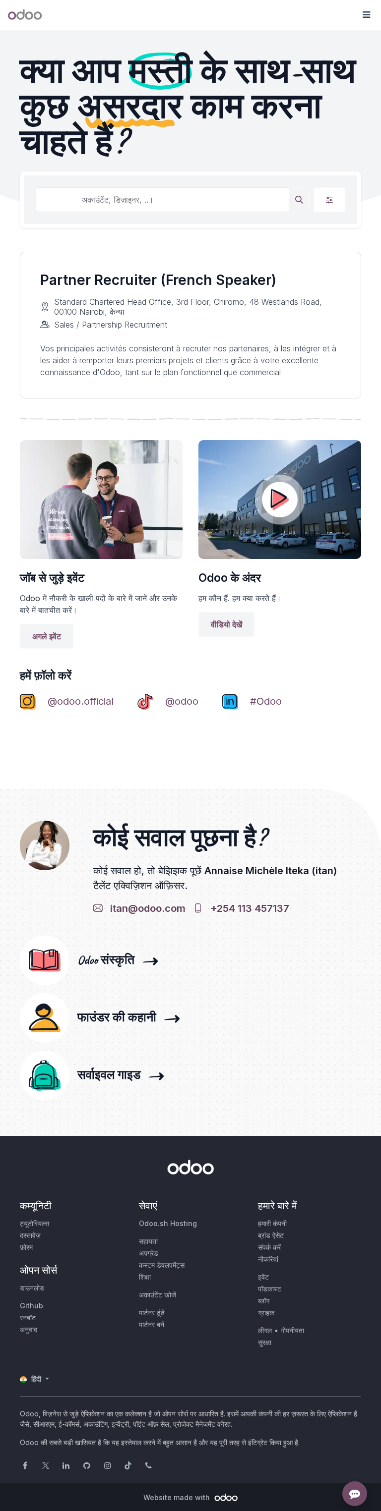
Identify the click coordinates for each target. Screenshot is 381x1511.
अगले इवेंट (46, 636)
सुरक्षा (264, 1342)
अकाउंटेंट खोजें (157, 1294)
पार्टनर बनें (151, 1324)
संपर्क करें (269, 1247)
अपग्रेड (148, 1253)
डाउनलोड (32, 1288)
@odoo (181, 701)
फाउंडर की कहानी (119, 1017)
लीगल (265, 1330)
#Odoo (266, 701)
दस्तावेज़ (30, 1235)
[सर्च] (299, 199)
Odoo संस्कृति (108, 960)
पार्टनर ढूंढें (152, 1312)
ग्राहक (266, 1312)
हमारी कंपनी (272, 1223)
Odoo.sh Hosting (168, 1223)
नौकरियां (268, 1259)
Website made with (177, 1497)
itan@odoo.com (145, 908)
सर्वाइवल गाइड (111, 1075)
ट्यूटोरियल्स (34, 1223)
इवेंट (263, 1277)
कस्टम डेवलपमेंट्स (162, 1265)
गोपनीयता (292, 1330)
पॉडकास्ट (269, 1289)
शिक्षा (145, 1277)
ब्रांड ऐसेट (271, 1235)
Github (31, 1305)
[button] (366, 15)
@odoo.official (81, 701)
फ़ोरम (26, 1247)
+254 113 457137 (247, 908)
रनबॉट (28, 1317)
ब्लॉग (263, 1300)
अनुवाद (28, 1329)
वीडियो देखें (226, 624)
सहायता (148, 1241)
